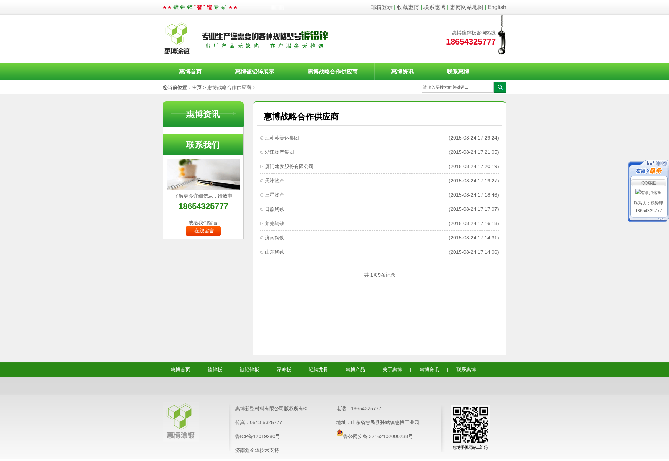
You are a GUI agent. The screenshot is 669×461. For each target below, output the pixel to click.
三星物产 (274, 195)
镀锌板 (215, 369)
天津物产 (274, 180)
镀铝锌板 (249, 369)
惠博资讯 (402, 71)
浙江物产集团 (279, 152)
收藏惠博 (408, 7)
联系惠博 (434, 7)
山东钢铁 (274, 252)
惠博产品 (355, 369)
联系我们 (203, 144)
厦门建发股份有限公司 (289, 166)
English (496, 7)
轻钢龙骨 (318, 369)
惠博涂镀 (246, 39)
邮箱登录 (381, 7)
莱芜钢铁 (274, 223)
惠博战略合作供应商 (333, 71)
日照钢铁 (274, 209)
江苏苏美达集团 (282, 138)
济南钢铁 (274, 237)
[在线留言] (203, 234)
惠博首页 (190, 71)
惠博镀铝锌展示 (254, 71)
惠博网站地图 (466, 7)
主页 (197, 87)
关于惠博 (392, 369)
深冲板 (284, 369)
